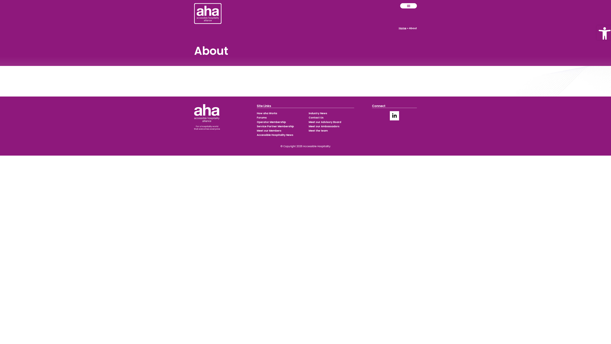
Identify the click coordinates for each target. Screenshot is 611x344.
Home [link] (402, 28)
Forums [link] (262, 117)
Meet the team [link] (318, 131)
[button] (408, 5)
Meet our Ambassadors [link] (324, 126)
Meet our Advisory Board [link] (325, 122)
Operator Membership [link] (271, 122)
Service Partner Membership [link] (275, 126)
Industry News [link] (318, 113)
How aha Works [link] (267, 113)
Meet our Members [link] (269, 131)
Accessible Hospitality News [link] (275, 135)
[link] (604, 32)
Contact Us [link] (316, 117)
